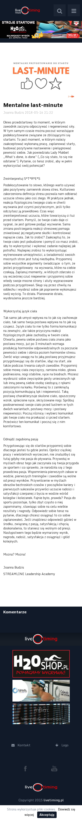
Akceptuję (46, 814)
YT (54, 768)
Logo (27, 10)
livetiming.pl (54, 800)
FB (27, 768)
